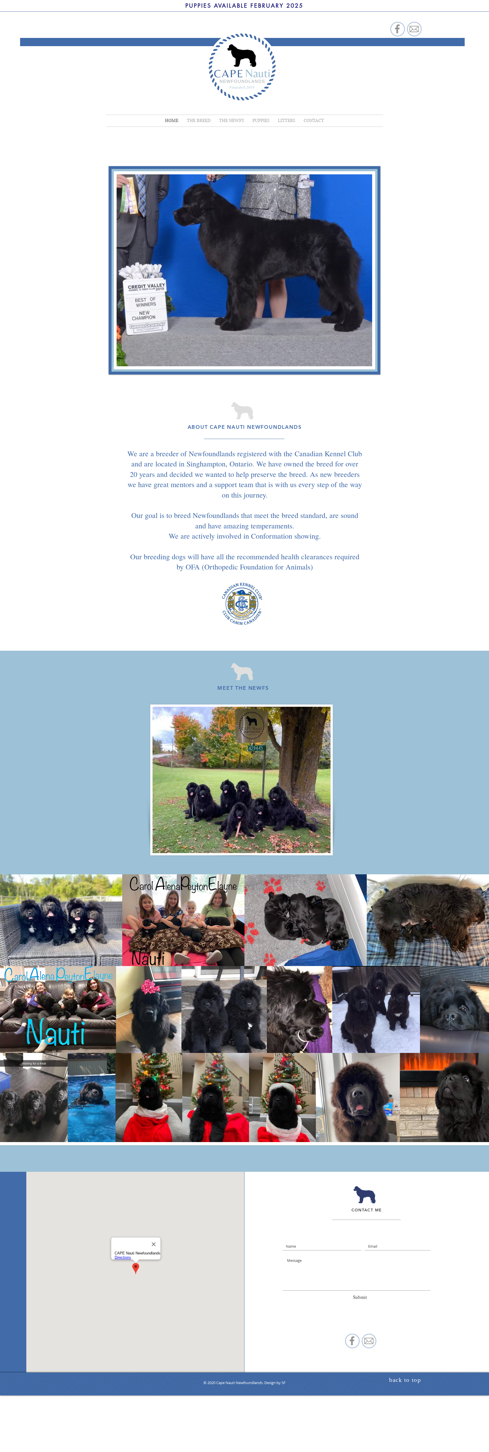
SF (284, 1382)
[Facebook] (397, 29)
